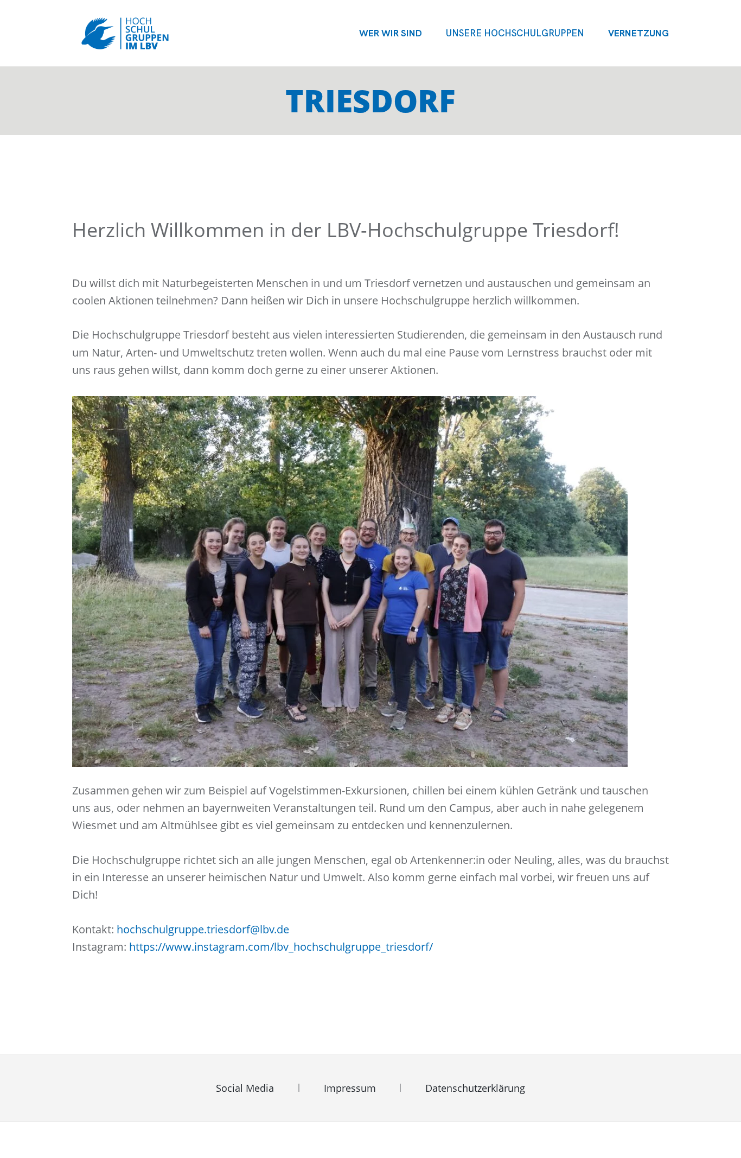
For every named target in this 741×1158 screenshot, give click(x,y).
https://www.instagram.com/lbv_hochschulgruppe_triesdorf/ (281, 946)
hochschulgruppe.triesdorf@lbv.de (203, 929)
